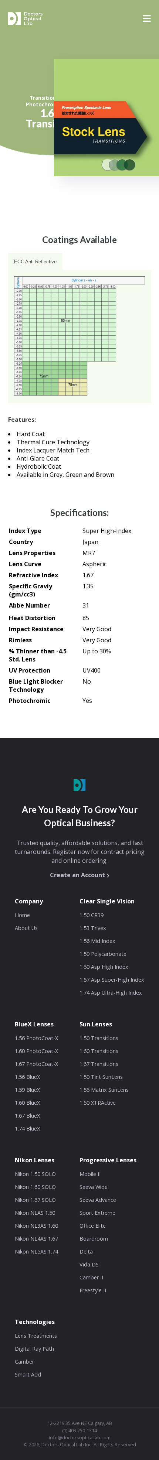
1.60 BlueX (27, 1102)
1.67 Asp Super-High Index (112, 979)
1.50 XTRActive (98, 1102)
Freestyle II (93, 1290)
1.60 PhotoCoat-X (36, 1050)
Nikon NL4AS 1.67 (36, 1238)
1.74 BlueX (27, 1128)
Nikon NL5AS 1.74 (36, 1251)
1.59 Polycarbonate (103, 953)
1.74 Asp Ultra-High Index (111, 992)
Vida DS (89, 1264)
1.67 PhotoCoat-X (36, 1063)
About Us (26, 927)
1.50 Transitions (99, 1038)
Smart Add (28, 1374)
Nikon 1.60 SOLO (35, 1186)
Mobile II (90, 1173)
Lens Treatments (36, 1335)
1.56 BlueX (27, 1076)
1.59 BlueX (27, 1089)
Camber (24, 1361)
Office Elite (93, 1225)
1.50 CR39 (92, 915)
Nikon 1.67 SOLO (35, 1199)
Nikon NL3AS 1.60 (36, 1225)
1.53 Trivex (93, 927)
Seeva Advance (98, 1199)
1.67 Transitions (99, 1063)
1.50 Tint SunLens (101, 1076)
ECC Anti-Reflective (35, 261)
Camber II (91, 1277)
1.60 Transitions (99, 1050)
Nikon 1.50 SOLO (35, 1173)
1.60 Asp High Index (104, 966)
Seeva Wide (94, 1186)
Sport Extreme (97, 1212)
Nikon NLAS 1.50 (35, 1212)
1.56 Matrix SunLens (104, 1089)
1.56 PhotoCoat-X (36, 1038)
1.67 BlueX (27, 1115)
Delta (86, 1251)
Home (22, 915)
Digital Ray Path (34, 1348)
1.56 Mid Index (97, 940)
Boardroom (94, 1238)
